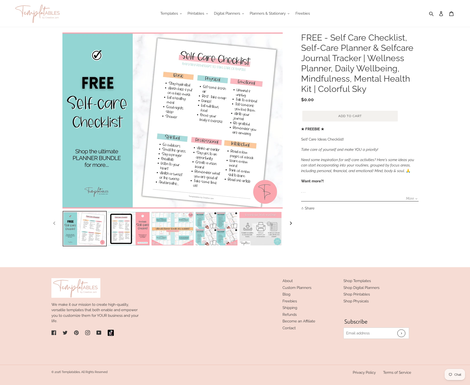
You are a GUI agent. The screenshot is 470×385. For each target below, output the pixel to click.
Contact (289, 328)
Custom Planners (296, 288)
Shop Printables (356, 294)
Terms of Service (397, 372)
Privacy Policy (364, 372)
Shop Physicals (356, 301)
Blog (286, 294)
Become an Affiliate (298, 321)
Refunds (289, 314)
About (287, 281)
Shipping (289, 308)
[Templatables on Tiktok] (111, 333)
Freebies (289, 301)
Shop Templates (357, 281)
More (410, 198)
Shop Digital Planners (361, 288)
